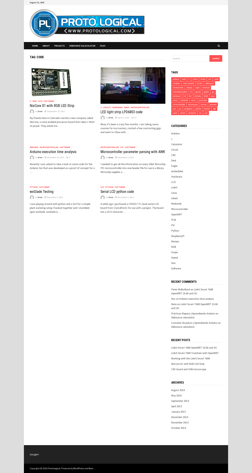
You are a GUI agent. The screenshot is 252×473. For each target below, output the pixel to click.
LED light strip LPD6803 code (121, 112)
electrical (206, 87)
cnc (209, 79)
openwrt (213, 104)
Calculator (176, 144)
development (178, 87)
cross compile (188, 83)
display (189, 87)
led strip (198, 96)
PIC (122, 147)
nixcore (203, 104)
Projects (59, 45)
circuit (203, 79)
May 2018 (176, 395)
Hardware (117, 107)
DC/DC (199, 83)
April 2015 (176, 406)
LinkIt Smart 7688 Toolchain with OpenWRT (195, 353)
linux (213, 96)
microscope (193, 104)
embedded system (180, 92)
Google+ (34, 454)
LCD (102, 187)
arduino (176, 79)
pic (180, 109)
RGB (35, 101)
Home (35, 45)
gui (213, 92)
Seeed (174, 257)
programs (188, 109)
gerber (206, 92)
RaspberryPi (177, 236)
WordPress (78, 468)
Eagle (174, 165)
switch (182, 113)
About (46, 45)
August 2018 (178, 390)
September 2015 (180, 401)
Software (49, 101)
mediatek (184, 100)
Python (34, 187)
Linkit (174, 187)
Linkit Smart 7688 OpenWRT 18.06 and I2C (194, 347)
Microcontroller (140, 107)
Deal (173, 160)
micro (193, 100)
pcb (174, 109)
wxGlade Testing (42, 192)
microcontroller (179, 104)
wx (200, 113)
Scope (174, 252)
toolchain (192, 113)
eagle (197, 87)
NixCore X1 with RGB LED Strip (52, 106)
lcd (184, 96)
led (190, 96)
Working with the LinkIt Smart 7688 (190, 358)
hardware (176, 96)
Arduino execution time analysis (53, 152)
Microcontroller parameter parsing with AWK (132, 152)
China (195, 79)
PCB (173, 219)
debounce (209, 83)
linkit (206, 96)
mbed (126, 107)
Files (102, 45)
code (216, 79)
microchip (203, 100)
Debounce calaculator (82, 45)
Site (40, 101)
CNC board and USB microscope (188, 369)
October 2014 (178, 428)
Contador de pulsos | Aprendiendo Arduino (194, 322)
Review (207, 109)
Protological (54, 468)
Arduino (34, 147)
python (198, 109)
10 (135, 117)
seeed (175, 113)
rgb (214, 109)
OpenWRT (176, 214)
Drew (40, 111)
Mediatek (176, 203)
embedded (177, 171)
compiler (176, 83)
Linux (174, 192)
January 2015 (178, 411)
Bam (91, 468)
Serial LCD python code (117, 192)
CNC (173, 155)
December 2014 (179, 417)
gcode (198, 92)
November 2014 (179, 422)
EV (191, 92)
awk (184, 79)
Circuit (107, 107)
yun (206, 113)
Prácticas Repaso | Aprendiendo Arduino (193, 313)
